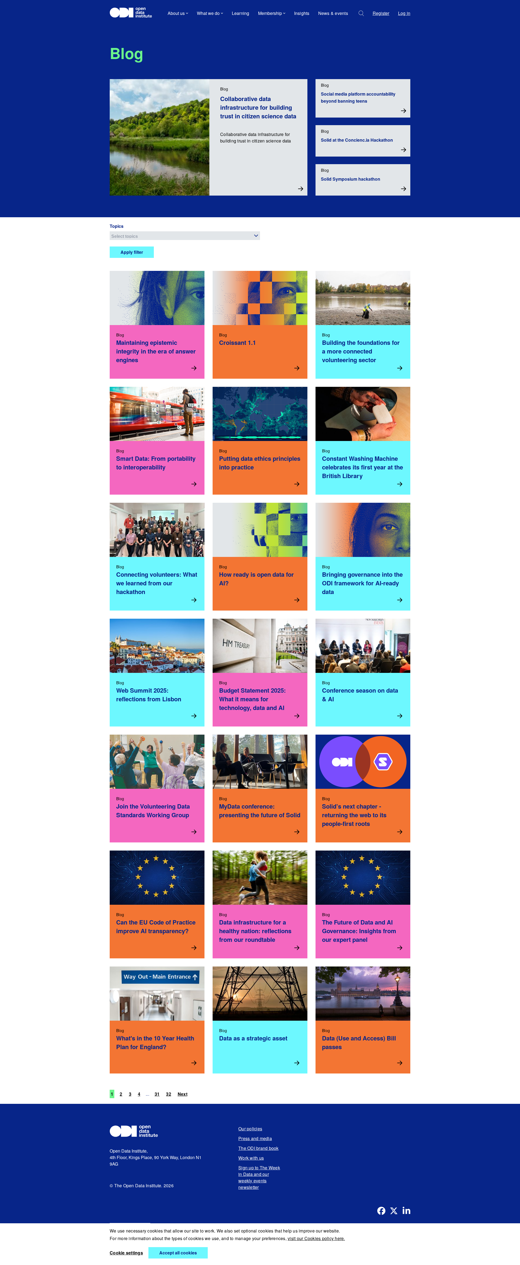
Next (182, 1094)
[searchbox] (185, 235)
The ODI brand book (258, 1148)
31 (157, 1094)
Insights (302, 13)
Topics (116, 226)
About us (176, 13)
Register (381, 13)
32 (168, 1094)
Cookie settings (126, 1253)
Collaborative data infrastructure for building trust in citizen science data (258, 107)
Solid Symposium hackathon (350, 179)
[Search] (361, 13)
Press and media (255, 1138)
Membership (270, 13)
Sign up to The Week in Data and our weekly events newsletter (259, 1177)
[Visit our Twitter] (394, 1211)
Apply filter (132, 252)
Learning (240, 13)
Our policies (250, 1128)
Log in (404, 13)
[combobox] (185, 235)
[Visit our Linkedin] (406, 1211)
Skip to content (128, 28)
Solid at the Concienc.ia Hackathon (357, 140)
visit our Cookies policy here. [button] (316, 1238)
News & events (333, 13)
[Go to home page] (133, 13)
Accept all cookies (178, 1253)
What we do (208, 13)
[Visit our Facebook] (381, 1211)
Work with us (251, 1158)
